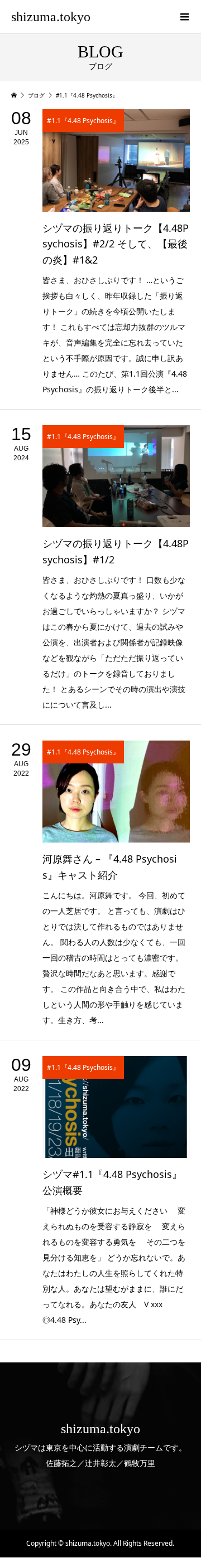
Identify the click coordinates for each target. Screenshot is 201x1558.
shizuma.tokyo (50, 16)
